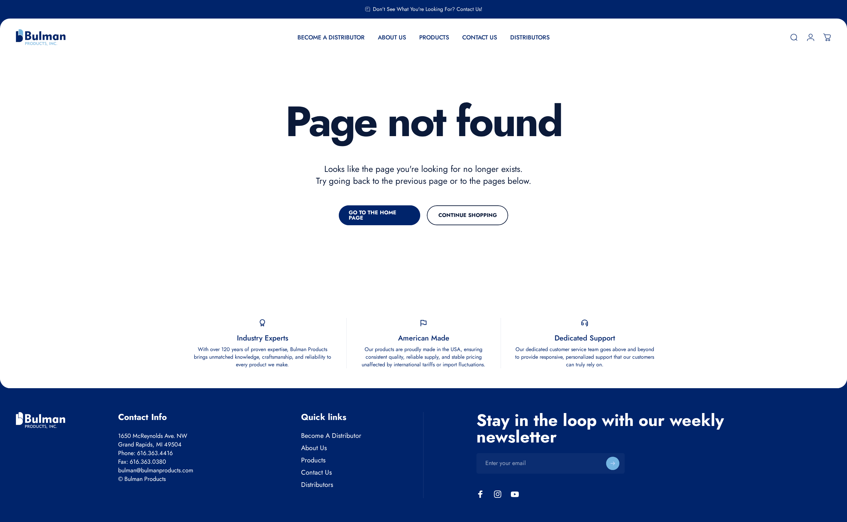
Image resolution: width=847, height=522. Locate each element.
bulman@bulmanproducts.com (155, 470)
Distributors (317, 485)
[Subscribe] (612, 463)
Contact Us (316, 472)
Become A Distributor (331, 436)
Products (313, 460)
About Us (314, 448)
